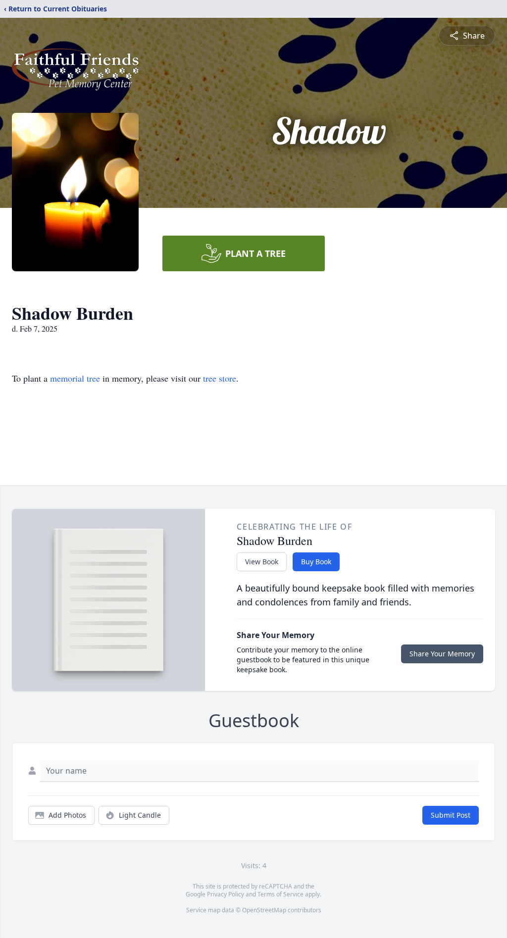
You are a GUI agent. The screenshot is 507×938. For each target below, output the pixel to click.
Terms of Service (280, 894)
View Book (261, 561)
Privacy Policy (225, 894)
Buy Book (316, 561)
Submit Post (450, 815)
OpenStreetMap (264, 910)
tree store (219, 378)
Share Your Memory (442, 653)
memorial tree (75, 378)
